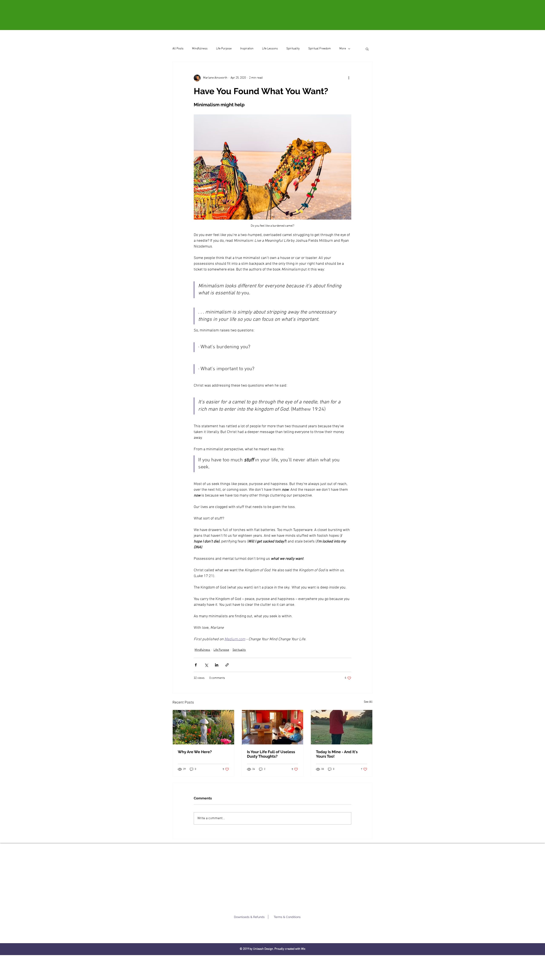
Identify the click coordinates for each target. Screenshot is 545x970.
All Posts (178, 48)
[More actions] (348, 78)
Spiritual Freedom (319, 48)
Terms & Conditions (287, 917)
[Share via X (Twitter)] (206, 665)
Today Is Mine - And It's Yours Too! (337, 754)
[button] (367, 48)
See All (368, 702)
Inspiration (247, 48)
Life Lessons (270, 48)
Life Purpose (224, 48)
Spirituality (293, 48)
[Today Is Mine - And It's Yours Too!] (341, 727)
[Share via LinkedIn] (217, 665)
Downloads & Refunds (249, 917)
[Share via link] (227, 665)
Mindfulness (200, 48)
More (342, 48)
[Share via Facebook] (196, 665)
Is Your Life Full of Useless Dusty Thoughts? (271, 754)
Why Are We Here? (195, 752)
